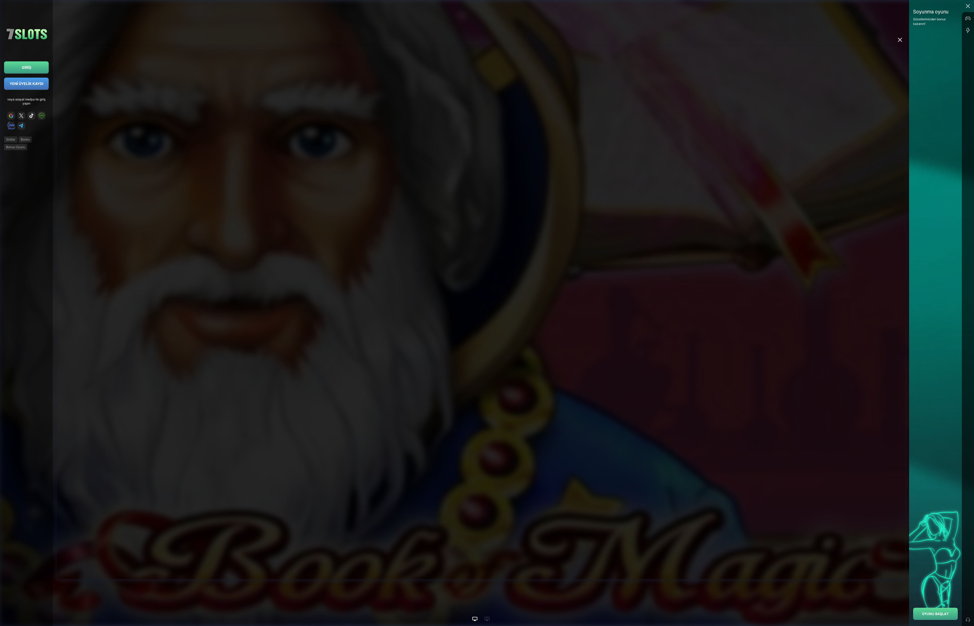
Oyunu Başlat (935, 614)
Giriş (26, 67)
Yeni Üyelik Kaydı (26, 83)
